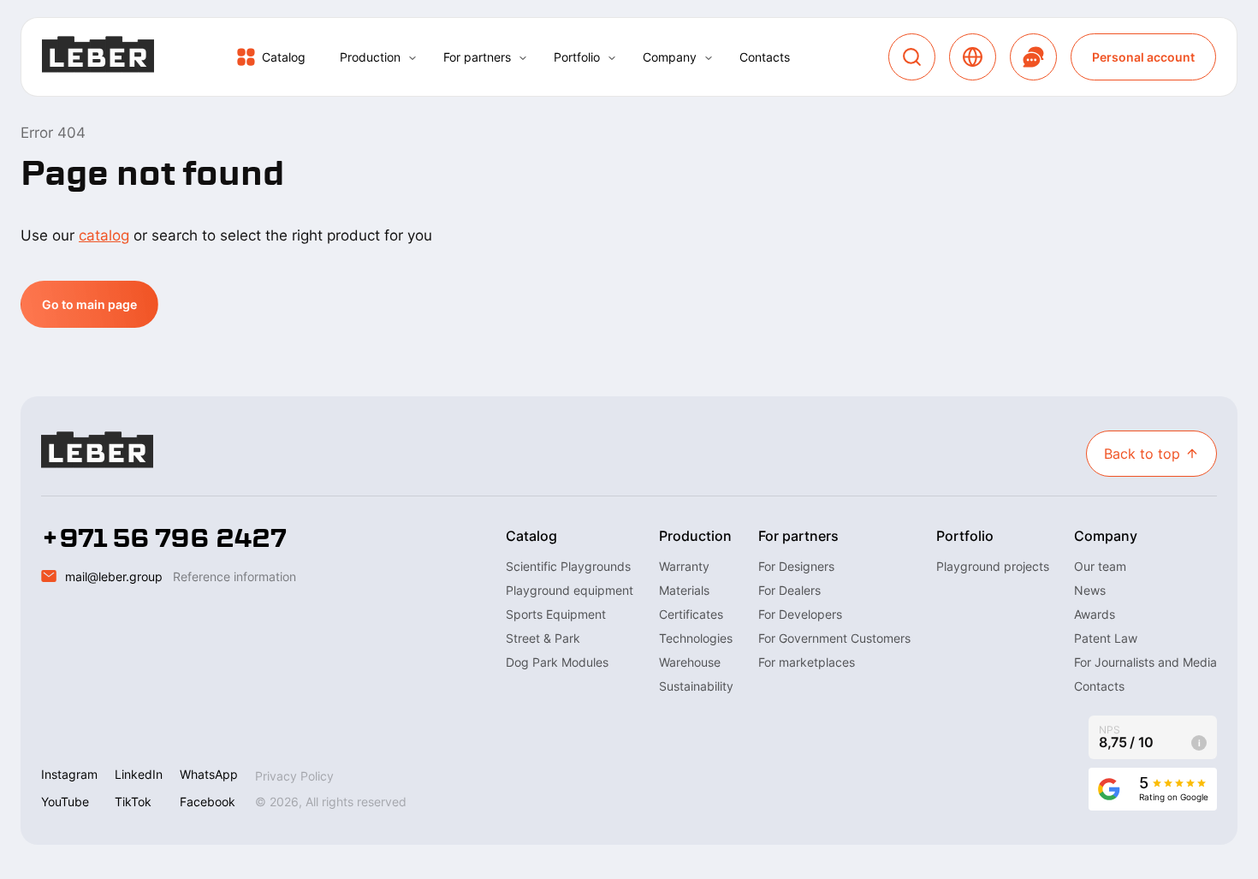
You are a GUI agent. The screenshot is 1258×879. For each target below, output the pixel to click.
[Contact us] (1033, 56)
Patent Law (1105, 638)
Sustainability (696, 686)
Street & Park (543, 638)
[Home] (98, 57)
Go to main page (89, 304)
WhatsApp (209, 774)
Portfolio (577, 57)
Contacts (764, 57)
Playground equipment (569, 590)
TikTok (133, 801)
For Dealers (789, 590)
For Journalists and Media (1145, 662)
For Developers (800, 614)
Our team (1100, 566)
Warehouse (690, 662)
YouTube (65, 801)
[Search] (911, 56)
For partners (477, 57)
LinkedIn (139, 774)
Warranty (684, 566)
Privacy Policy (294, 776)
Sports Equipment (556, 614)
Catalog (284, 57)
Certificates (691, 614)
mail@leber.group (114, 576)
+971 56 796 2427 (164, 538)
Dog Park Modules (557, 662)
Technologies (696, 638)
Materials (684, 590)
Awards (1094, 614)
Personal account (1143, 57)
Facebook (207, 801)
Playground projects (992, 566)
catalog (104, 235)
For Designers (796, 566)
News (1090, 590)
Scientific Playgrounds (568, 566)
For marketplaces (806, 662)
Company (670, 57)
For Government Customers (834, 638)
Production (370, 57)
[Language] (972, 56)
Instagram (69, 774)
